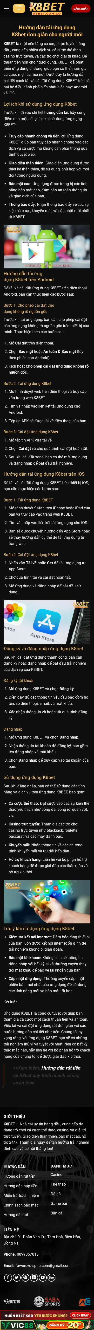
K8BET (9, 43)
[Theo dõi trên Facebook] (8, 1278)
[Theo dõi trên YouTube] (43, 1278)
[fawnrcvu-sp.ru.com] (47, 8)
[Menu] (6, 8)
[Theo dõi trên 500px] (51, 1278)
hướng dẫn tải (56, 112)
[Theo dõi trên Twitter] (17, 1278)
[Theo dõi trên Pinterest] (25, 1278)
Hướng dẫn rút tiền (60, 1068)
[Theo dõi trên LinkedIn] (34, 1278)
